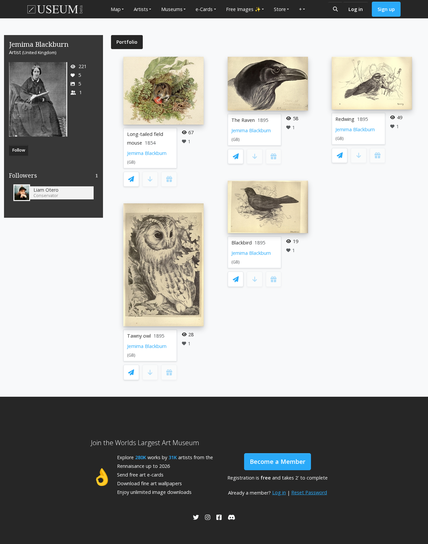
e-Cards (204, 9)
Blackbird (241, 242)
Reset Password (309, 492)
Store (280, 9)
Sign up (386, 9)
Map (116, 9)
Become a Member (277, 462)
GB (131, 162)
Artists (141, 9)
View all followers (54, 176)
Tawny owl (139, 336)
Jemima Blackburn (147, 153)
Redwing (344, 119)
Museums (172, 9)
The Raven (243, 120)
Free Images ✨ (243, 9)
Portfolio (126, 42)
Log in (355, 9)
